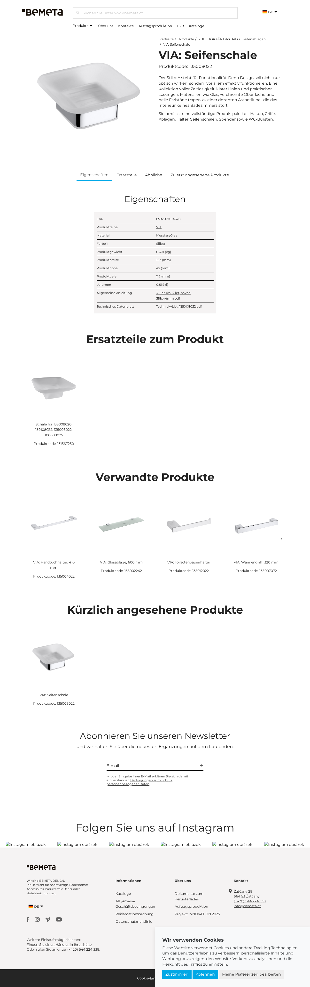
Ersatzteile (126, 175)
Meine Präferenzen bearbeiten (251, 974)
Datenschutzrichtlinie (134, 921)
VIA (159, 227)
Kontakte (126, 26)
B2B (180, 26)
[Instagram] (38, 919)
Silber (160, 243)
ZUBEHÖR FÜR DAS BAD (218, 39)
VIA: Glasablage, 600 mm (121, 562)
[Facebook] (28, 919)
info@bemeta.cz (247, 906)
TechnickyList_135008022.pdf (179, 306)
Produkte (81, 26)
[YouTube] (59, 919)
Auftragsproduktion (155, 26)
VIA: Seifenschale (176, 44)
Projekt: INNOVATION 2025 (197, 914)
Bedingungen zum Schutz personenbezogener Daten (139, 782)
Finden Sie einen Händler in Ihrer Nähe (59, 944)
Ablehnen (205, 974)
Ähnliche (153, 175)
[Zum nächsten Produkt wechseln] (281, 539)
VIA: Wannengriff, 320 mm (256, 562)
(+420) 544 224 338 (250, 901)
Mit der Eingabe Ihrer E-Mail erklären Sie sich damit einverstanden (147, 780)
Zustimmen (176, 974)
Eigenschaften (94, 174)
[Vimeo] (48, 919)
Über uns (105, 26)
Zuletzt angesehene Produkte (199, 175)
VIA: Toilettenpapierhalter (188, 562)
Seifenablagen (254, 39)
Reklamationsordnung (135, 914)
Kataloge (196, 26)
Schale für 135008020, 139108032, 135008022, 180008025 (53, 429)
